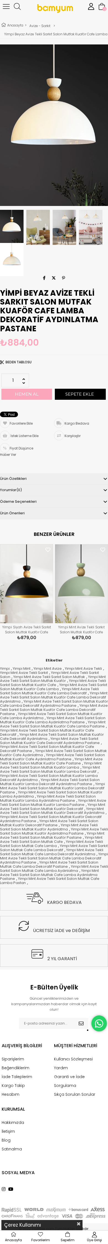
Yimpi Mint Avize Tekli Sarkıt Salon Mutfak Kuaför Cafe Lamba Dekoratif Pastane (54, 709)
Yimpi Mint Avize (48, 668)
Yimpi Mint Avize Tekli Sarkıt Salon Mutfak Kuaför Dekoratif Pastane (49, 823)
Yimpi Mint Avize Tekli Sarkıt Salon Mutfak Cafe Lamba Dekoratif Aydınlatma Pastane (54, 858)
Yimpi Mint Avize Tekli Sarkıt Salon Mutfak (49, 676)
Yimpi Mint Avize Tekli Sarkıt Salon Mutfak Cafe (51, 839)
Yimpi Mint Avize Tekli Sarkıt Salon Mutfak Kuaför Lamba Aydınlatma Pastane (48, 798)
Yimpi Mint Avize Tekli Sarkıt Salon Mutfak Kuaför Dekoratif (52, 806)
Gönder (81, 1023)
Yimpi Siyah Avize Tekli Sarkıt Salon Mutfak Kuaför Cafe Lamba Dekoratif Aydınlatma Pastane (26, 630)
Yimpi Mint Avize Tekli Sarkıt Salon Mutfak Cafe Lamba (51, 843)
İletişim (8, 1131)
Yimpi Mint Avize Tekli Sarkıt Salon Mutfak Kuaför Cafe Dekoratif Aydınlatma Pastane (50, 740)
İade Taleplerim (17, 1076)
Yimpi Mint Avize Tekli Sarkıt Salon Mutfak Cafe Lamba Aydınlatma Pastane (49, 875)
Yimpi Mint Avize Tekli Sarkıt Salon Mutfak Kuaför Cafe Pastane (51, 761)
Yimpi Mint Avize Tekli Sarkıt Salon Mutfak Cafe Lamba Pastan (49, 880)
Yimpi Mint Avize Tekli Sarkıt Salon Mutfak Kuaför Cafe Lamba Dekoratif (49, 691)
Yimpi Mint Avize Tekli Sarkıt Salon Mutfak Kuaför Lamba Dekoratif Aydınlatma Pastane (50, 782)
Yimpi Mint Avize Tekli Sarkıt (24, 672)
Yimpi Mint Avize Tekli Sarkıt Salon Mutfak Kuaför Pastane (52, 835)
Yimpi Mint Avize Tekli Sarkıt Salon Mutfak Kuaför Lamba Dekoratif (50, 769)
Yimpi (5, 668)
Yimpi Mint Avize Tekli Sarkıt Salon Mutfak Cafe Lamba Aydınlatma (54, 868)
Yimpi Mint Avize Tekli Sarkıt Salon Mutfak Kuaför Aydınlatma (49, 827)
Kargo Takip (13, 1085)
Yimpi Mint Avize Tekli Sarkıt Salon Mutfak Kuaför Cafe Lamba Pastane (53, 724)
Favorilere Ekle (47, 550)
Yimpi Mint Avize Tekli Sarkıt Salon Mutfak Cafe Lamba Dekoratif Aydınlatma (51, 852)
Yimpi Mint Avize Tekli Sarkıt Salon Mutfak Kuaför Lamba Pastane (53, 802)
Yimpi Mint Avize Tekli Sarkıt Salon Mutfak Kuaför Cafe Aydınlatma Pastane (52, 757)
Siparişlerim (13, 1059)
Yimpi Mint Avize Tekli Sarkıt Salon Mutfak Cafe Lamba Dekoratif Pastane (49, 864)
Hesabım (10, 1094)
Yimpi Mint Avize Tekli (83, 668)
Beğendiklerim (15, 1068)
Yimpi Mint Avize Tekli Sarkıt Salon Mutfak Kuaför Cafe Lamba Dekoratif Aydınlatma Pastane (81, 630)
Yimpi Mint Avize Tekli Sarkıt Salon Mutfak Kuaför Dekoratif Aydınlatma (52, 811)
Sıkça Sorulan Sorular (74, 1094)
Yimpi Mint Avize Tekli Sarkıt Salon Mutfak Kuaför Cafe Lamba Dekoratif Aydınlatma (53, 697)
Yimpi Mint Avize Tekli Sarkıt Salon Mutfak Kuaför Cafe (53, 682)
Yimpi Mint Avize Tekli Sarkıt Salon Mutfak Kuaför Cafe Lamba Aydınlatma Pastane (53, 720)
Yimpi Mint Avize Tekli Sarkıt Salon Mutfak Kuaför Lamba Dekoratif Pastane (52, 788)
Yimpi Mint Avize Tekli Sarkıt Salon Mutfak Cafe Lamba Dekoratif (54, 848)
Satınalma (12, 1149)
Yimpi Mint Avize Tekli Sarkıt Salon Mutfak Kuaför (53, 679)
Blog (6, 1140)
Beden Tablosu (19, 362)
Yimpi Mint (21, 668)
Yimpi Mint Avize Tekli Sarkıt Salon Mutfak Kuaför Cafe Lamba (53, 687)
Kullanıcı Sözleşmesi (73, 1059)
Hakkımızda (13, 1122)
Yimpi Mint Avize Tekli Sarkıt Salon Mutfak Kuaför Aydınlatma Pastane (54, 831)
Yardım (61, 1068)
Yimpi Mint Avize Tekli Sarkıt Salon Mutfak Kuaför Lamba (51, 765)
